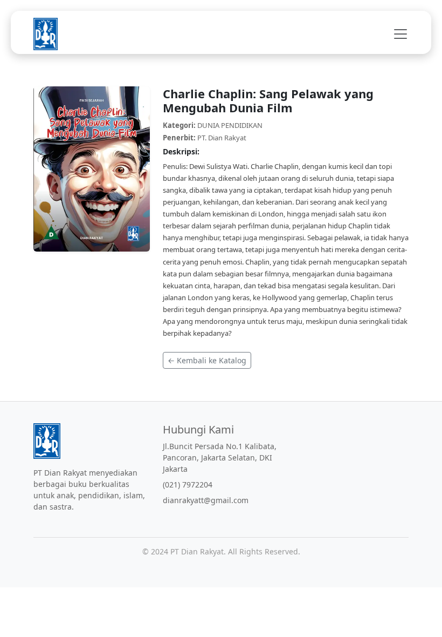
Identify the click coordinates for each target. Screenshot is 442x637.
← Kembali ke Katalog (207, 360)
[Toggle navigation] (397, 34)
